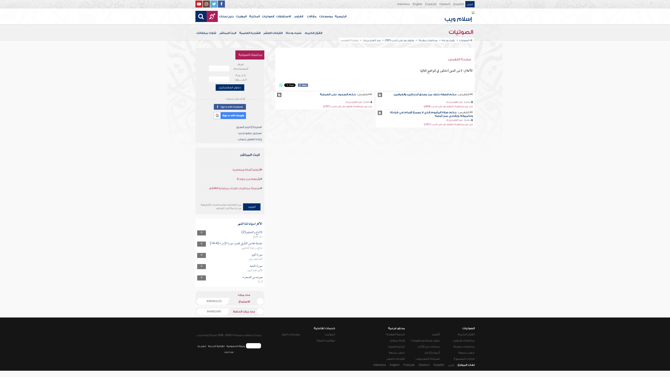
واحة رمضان (397, 340)
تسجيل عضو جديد (250, 133)
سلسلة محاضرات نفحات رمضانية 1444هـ (234, 188)
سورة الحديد (256, 266)
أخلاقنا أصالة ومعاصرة (246, 169)
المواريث (241, 16)
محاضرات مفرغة (464, 346)
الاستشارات (283, 16)
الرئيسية (340, 16)
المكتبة (254, 16)
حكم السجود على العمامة (338, 94)
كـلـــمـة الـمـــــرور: (241, 77)
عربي (470, 4)
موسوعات (326, 16)
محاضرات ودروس (464, 340)
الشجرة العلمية (249, 33)
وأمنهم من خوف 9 (248, 179)
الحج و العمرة (396, 346)
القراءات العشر (272, 33)
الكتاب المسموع (464, 358)
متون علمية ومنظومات (425, 340)
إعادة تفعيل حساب (250, 139)
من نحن (228, 352)
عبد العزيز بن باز (454, 102)
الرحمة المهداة (395, 334)
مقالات (311, 16)
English (417, 4)
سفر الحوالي (258, 236)
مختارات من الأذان (429, 346)
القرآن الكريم (313, 33)
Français (431, 4)
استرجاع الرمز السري (249, 127)
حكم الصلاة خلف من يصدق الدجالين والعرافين (425, 94)
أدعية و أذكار (432, 352)
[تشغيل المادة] (380, 95)
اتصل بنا (202, 346)
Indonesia (403, 4)
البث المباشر (227, 33)
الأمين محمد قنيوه (255, 270)
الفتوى (298, 16)
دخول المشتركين (230, 87)
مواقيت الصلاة (326, 340)
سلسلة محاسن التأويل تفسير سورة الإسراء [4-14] (236, 243)
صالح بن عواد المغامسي (252, 248)
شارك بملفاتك (206, 33)
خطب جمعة (466, 352)
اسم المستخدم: (240, 66)
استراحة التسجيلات (428, 358)
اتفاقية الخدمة (216, 346)
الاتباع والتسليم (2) (252, 232)
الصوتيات (268, 16)
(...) (260, 281)
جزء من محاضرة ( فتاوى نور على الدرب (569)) (448, 106)
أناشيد (436, 334)
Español (458, 4)
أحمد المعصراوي (256, 259)
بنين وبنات (226, 16)
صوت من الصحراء (253, 277)
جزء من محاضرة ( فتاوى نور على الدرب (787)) (347, 106)
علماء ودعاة (294, 33)
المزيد (252, 206)
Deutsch (445, 4)
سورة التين (257, 255)
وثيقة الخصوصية (235, 346)
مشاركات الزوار (291, 334)
